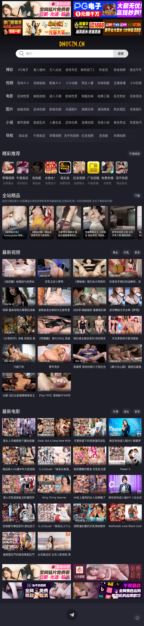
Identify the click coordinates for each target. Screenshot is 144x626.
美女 (115, 252)
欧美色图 (55, 109)
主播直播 (120, 83)
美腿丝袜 (88, 109)
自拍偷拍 (39, 83)
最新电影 (11, 411)
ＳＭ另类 (136, 83)
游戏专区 (71, 70)
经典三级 (104, 96)
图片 (9, 109)
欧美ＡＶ (55, 83)
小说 (9, 122)
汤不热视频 (71, 136)
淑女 (126, 411)
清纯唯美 (104, 109)
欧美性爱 (71, 96)
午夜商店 (39, 136)
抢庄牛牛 (136, 70)
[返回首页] (137, 617)
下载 (137, 195)
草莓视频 (55, 136)
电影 (9, 96)
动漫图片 (71, 109)
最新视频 (11, 252)
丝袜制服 (104, 83)
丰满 (115, 411)
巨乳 (126, 252)
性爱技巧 (136, 122)
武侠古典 (71, 122)
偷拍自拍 (39, 96)
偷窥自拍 (23, 109)
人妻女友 (55, 122)
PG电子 (23, 70)
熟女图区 (120, 109)
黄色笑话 (120, 122)
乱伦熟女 (120, 96)
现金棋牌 (120, 70)
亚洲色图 (39, 109)
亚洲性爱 (23, 96)
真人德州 (39, 70)
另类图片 (136, 109)
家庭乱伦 (39, 122)
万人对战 (55, 70)
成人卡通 (55, 96)
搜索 (121, 54)
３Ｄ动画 (71, 83)
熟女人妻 (88, 83)
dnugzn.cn (72, 44)
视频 (9, 82)
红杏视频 (88, 136)
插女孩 (23, 136)
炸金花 (103, 70)
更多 (137, 252)
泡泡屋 (103, 136)
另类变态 (136, 96)
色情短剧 (120, 136)
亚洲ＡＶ (23, 83)
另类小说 (104, 122)
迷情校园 (88, 122)
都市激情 (23, 122)
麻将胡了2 (87, 70)
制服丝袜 (88, 96)
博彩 (9, 69)
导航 (9, 135)
